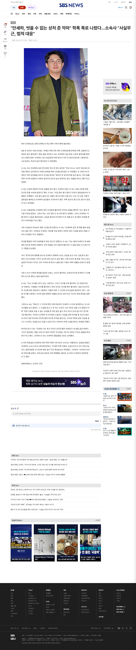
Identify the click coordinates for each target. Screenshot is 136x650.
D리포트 (66, 603)
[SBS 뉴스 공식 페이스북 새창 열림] (123, 628)
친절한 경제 (67, 598)
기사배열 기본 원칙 (88, 640)
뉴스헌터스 (31, 596)
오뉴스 (30, 606)
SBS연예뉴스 (120, 606)
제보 (100, 596)
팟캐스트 (118, 596)
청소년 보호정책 (99, 640)
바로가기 (101, 589)
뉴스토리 (30, 611)
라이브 (100, 598)
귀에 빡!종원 (84, 596)
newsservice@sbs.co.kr (70, 638)
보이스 (47, 607)
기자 (100, 603)
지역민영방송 (108, 628)
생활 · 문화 (13, 606)
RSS (100, 608)
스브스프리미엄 (120, 589)
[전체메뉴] (12, 14)
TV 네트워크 (14, 613)
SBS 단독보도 (67, 596)
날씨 (100, 593)
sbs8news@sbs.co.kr (72, 635)
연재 (65, 589)
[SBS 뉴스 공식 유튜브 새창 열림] (119, 628)
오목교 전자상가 (85, 612)
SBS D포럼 (119, 612)
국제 (40, 14)
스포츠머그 (84, 593)
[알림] (130, 7)
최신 (12, 593)
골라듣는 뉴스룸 (50, 604)
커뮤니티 (118, 598)
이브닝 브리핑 (49, 596)
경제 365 (66, 601)
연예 (61, 14)
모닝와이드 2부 (32, 601)
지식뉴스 (118, 593)
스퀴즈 (118, 601)
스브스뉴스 (84, 606)
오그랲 (104, 394)
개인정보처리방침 (52, 628)
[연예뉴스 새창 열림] (117, 87)
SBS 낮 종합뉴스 (50, 612)
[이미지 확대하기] (26, 134)
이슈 (12, 616)
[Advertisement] (55, 442)
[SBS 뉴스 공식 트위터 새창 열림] (127, 628)
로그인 (116, 2)
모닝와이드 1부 (32, 598)
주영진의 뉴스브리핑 (33, 603)
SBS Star (119, 609)
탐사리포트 (66, 608)
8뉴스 (17, 14)
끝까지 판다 (67, 612)
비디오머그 (84, 589)
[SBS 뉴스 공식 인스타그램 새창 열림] (131, 628)
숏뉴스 (100, 601)
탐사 (65, 615)
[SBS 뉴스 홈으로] (71, 5)
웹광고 (35, 628)
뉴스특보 (30, 613)
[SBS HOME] (130, 2)
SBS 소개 (14, 628)
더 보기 (97, 520)
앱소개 (100, 606)
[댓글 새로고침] (18, 408)
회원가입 (123, 2)
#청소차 (120, 7)
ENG (109, 2)
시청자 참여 (26, 628)
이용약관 (42, 628)
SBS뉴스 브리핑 (50, 610)
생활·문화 (47, 14)
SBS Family (96, 628)
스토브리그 (84, 601)
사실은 (65, 593)
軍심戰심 (48, 593)
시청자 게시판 (102, 611)
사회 (34, 14)
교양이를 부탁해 (85, 598)
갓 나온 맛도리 (85, 610)
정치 (23, 14)
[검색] (126, 7)
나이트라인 (31, 608)
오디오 (47, 601)
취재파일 (69, 14)
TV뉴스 (76, 14)
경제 (29, 14)
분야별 (12, 589)
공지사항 (101, 617)
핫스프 (104, 405)
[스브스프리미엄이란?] (119, 389)
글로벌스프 (105, 417)
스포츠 (55, 14)
